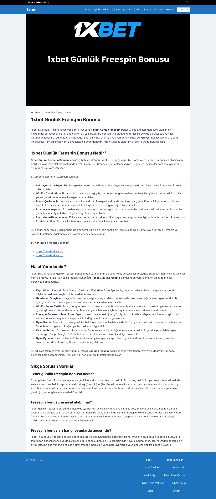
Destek (158, 9)
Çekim (137, 9)
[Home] (32, 112)
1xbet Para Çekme (174, 475)
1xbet (86, 9)
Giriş (106, 9)
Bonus (147, 9)
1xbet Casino (151, 467)
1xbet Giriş (183, 9)
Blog (150, 490)
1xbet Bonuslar (174, 459)
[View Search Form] (187, 2)
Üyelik (96, 9)
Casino (116, 9)
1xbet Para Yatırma (153, 483)
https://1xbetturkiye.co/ (49, 251)
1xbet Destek (177, 467)
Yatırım (127, 9)
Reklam (170, 9)
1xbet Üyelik (179, 483)
